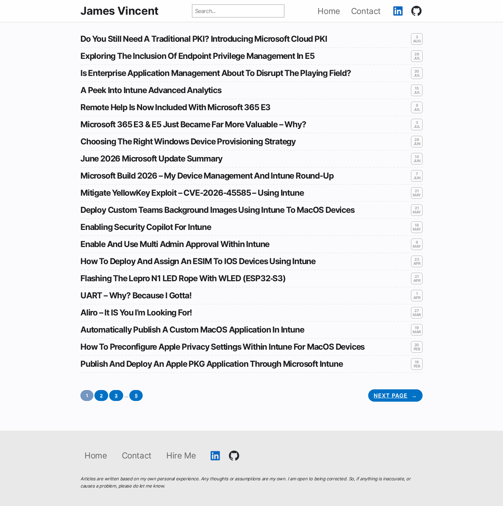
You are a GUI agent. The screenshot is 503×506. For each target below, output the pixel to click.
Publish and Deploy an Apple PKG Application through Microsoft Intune (211, 364)
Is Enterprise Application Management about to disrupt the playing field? (215, 73)
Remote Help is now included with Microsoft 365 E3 (175, 107)
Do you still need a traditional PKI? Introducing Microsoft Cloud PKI (203, 39)
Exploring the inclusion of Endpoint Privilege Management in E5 (197, 56)
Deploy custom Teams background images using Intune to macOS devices (217, 210)
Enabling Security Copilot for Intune (145, 227)
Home (96, 456)
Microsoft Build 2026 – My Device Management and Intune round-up (206, 175)
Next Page (395, 395)
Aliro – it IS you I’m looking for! (136, 312)
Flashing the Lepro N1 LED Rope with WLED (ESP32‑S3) (183, 278)
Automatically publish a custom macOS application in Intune (192, 329)
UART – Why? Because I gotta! (135, 295)
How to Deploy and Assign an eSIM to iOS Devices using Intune (197, 261)
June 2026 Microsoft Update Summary (151, 158)
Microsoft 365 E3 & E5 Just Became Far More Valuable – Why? (193, 124)
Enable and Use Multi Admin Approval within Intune (174, 244)
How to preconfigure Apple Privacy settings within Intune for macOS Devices (222, 346)
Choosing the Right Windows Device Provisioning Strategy (188, 141)
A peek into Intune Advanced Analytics (150, 90)
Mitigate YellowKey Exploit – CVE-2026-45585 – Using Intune (192, 193)
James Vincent (119, 10)
